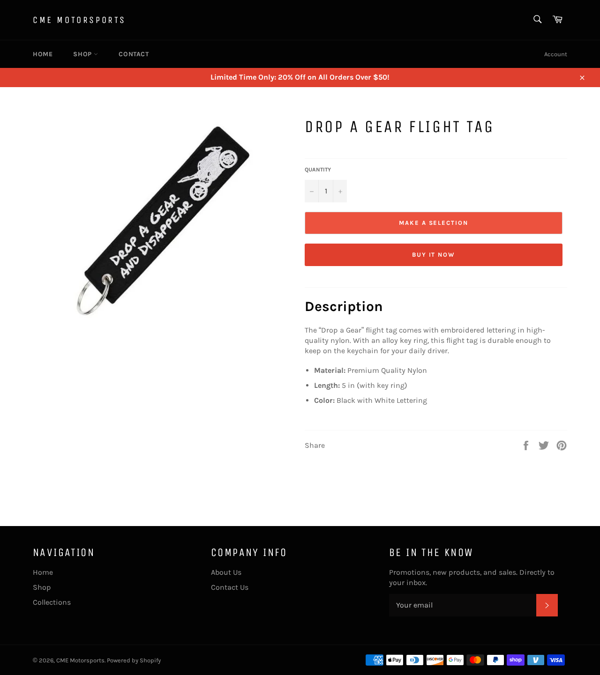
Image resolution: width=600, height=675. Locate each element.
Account (555, 54)
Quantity (318, 169)
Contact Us (229, 587)
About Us (226, 572)
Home (42, 54)
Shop (83, 54)
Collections (52, 602)
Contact (134, 54)
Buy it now (434, 254)
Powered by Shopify (134, 660)
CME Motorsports (79, 20)
